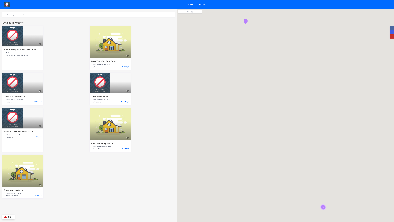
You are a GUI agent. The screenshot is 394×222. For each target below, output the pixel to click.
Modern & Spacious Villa (15, 96)
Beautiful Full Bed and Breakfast (18, 132)
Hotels (8, 196)
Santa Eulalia (107, 146)
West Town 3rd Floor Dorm (103, 61)
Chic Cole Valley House (102, 143)
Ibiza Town (106, 64)
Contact (201, 4)
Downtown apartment (13, 190)
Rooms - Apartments (12, 55)
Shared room (98, 67)
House (95, 149)
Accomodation (23, 55)
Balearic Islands (98, 64)
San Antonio (19, 100)
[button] (245, 21)
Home (190, 4)
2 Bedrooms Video (99, 96)
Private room (97, 102)
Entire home (10, 102)
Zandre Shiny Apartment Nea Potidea (21, 50)
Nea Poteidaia (10, 53)
